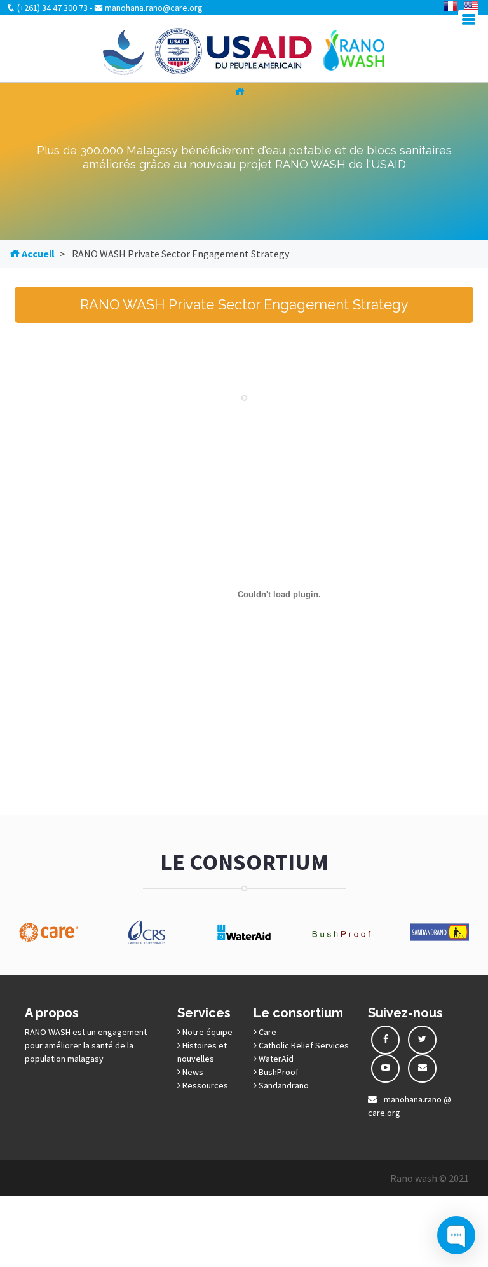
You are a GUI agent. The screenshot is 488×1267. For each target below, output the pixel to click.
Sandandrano (283, 1085)
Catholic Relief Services (303, 1045)
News (191, 1072)
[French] (451, 6)
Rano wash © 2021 (429, 1178)
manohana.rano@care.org (153, 7)
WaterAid (275, 1058)
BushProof (278, 1072)
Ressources (204, 1085)
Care (266, 1032)
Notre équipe (206, 1032)
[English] (471, 6)
